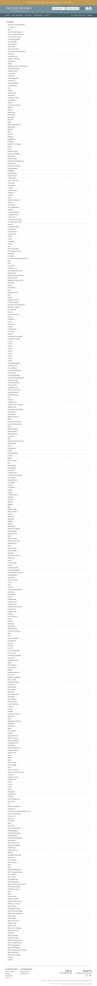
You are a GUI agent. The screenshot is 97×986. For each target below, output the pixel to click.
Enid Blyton (11, 282)
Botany (10, 146)
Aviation (10, 102)
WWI (9, 865)
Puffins (10, 662)
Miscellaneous (12, 526)
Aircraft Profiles (12, 41)
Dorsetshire (11, 266)
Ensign (10, 285)
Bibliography (11, 127)
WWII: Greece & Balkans (15, 928)
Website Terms (64, 983)
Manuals (10, 502)
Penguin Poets (12, 609)
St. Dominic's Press (13, 743)
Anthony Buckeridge (13, 68)
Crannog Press (12, 234)
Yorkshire (10, 957)
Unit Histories (12, 809)
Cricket (10, 236)
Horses (10, 426)
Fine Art (10, 321)
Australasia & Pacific (13, 97)
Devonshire (11, 256)
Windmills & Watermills (14, 855)
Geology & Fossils (13, 380)
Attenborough (12, 93)
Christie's (10, 202)
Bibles (9, 122)
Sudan (9, 755)
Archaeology (11, 73)
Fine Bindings (9, 975)
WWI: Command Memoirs (15, 872)
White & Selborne (13, 850)
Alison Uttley (11, 46)
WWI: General (12, 877)
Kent (9, 463)
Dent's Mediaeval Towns (14, 251)
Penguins (10, 614)
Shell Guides (11, 716)
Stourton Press (12, 752)
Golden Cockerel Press (14, 390)
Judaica (10, 458)
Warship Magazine (13, 830)
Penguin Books (12, 599)
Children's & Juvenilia (14, 200)
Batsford (10, 110)
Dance (9, 246)
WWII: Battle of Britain (14, 908)
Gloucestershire (12, 385)
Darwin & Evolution (13, 248)
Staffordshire (11, 745)
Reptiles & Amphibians (14, 677)
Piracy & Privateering (14, 631)
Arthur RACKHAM (13, 83)
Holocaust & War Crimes (15, 421)
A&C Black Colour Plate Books (16, 24)
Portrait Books (12, 640)
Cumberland (11, 241)
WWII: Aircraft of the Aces (15, 901)
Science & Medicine (13, 704)
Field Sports (11, 319)
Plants (9, 633)
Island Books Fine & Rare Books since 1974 (19, 9)
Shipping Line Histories (14, 721)
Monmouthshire (12, 531)
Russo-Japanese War (13, 694)
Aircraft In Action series (14, 37)
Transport (11, 796)
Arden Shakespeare (13, 78)
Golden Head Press (13, 392)
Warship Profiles (12, 835)
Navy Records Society (14, 555)
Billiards (10, 129)
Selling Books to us (25, 971)
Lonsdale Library (13, 494)
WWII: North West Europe (15, 940)
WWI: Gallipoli (12, 874)
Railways (10, 670)
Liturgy (10, 490)
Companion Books (13, 214)
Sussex (9, 767)
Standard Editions (13, 750)
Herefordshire (12, 412)
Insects (10, 446)
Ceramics (10, 188)
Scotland (10, 706)
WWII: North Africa (13, 938)
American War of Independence (17, 51)
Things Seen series (13, 777)
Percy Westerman (13, 616)
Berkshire (10, 119)
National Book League (14, 541)
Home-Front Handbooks (15, 424)
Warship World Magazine (15, 838)
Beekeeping (11, 117)
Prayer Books (11, 653)
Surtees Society (12, 762)
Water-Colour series (13, 843)
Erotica (10, 290)
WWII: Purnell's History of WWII (17, 950)
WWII (9, 891)
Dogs (9, 261)
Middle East (11, 519)
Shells (9, 718)
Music (9, 536)
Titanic (10, 782)
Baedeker (10, 107)
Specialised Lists (24, 973)
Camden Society (12, 175)
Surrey (10, 760)
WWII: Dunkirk (12, 918)
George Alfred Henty (13, 382)
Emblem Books (12, 273)
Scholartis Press (12, 701)
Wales (9, 823)
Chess (9, 197)
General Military (12, 368)
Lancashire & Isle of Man (15, 475)
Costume (10, 224)
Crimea (10, 239)
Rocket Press (11, 684)
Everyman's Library (13, 302)
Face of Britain (12, 309)
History (10, 419)
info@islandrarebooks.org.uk (84, 973)
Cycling (10, 244)
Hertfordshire (12, 414)
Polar (9, 636)
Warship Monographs (14, 833)
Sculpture (10, 711)
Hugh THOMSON (13, 429)
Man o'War (11, 499)
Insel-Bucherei (12, 448)
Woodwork (11, 857)
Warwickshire (12, 840)
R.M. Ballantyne (12, 665)
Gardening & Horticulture (15, 336)
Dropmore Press (12, 268)
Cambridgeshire (12, 173)
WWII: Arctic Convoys (14, 903)
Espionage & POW (13, 292)
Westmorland (11, 847)
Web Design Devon (80, 983)
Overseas (10, 587)
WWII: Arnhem (12, 906)
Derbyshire (11, 253)
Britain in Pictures (13, 151)
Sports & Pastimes (13, 738)
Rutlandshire (11, 696)
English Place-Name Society (15, 280)
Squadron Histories (13, 740)
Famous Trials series (13, 314)
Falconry (10, 312)
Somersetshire (12, 731)
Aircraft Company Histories (15, 34)
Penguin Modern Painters (15, 606)
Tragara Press (12, 794)
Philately (10, 621)
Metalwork (11, 516)
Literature (10, 485)
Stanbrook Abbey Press (14, 748)
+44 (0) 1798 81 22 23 (65, 973)
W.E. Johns (11, 818)
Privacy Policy (72, 983)
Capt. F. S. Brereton (13, 180)
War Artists (11, 826)
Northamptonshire (13, 567)
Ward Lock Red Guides (14, 828)
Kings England (12, 468)
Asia (9, 88)
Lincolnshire (11, 482)
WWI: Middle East (13, 879)
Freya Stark (11, 331)
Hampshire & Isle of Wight (15, 409)
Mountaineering (12, 533)
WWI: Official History (14, 882)
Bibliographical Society (14, 124)
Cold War (10, 209)
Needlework (11, 558)
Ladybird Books (12, 472)
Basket (89, 15)
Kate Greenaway (12, 460)
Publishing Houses (13, 660)
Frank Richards (12, 329)
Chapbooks (11, 192)
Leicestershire (12, 477)
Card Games (11, 183)
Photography (11, 626)
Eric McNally (11, 287)
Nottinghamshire (12, 575)
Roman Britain (12, 687)
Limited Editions (12, 480)
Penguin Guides (12, 604)
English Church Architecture (16, 275)
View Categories (17, 15)
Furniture (10, 334)
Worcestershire (12, 860)
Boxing (10, 149)
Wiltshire (10, 852)
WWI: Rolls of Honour (14, 886)
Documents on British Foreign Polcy (18, 258)
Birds (9, 132)
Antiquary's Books (13, 71)
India (9, 438)
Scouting (10, 709)
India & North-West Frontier (16, 441)
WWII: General (12, 925)
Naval (9, 546)
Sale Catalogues (12, 699)
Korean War (11, 470)
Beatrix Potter (12, 112)
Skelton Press (11, 726)
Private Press (11, 658)
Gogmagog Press (12, 387)
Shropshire (11, 723)
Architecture (11, 76)
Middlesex (11, 521)
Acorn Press (11, 27)
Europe (10, 297)
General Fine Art (12, 365)
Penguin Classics (12, 601)
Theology (10, 774)
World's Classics (12, 862)
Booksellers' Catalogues (14, 144)
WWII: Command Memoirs (15, 913)
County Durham (12, 231)
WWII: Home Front (13, 930)
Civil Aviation (11, 205)
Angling (10, 63)
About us (7, 978)
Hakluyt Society (12, 407)
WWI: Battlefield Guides (14, 869)
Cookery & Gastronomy (14, 219)
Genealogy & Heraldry (14, 339)
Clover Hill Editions (13, 207)
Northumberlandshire (14, 570)
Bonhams (10, 136)
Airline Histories (12, 44)
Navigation (11, 553)
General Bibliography (14, 363)
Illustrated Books (12, 433)
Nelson (10, 560)
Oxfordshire (11, 592)
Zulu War (10, 959)
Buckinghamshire (13, 168)
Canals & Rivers (12, 178)
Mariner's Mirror (13, 511)
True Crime (11, 801)
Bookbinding (38, 15)
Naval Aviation (12, 548)
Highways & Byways (13, 416)
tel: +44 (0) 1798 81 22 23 (78, 15)
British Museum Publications (16, 161)
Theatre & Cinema (13, 770)
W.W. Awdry (11, 821)
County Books (12, 229)
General (10, 341)
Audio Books (11, 95)
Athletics (10, 90)
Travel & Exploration (14, 799)
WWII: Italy (11, 933)
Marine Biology (12, 509)
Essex (9, 295)
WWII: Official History (14, 945)
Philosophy (11, 623)
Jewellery (10, 455)
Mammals (10, 497)
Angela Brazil (11, 61)
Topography (11, 791)
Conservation (11, 217)
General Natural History (14, 370)
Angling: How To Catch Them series (18, 66)
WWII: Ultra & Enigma (14, 955)
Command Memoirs (13, 212)
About (47, 15)
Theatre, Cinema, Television (16, 772)
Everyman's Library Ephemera (16, 304)
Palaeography (12, 594)
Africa (9, 29)
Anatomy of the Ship (13, 58)
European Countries (13, 300)
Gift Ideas (28, 15)
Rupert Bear (11, 692)
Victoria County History (14, 813)
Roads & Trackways (13, 682)
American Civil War (13, 49)
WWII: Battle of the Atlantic (15, 911)
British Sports (12, 163)
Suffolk (10, 757)
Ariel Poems (11, 80)
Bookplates (11, 141)
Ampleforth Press (13, 56)
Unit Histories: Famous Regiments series (19, 811)
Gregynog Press (12, 402)
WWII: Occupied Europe (15, 942)
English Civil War (13, 278)
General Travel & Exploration (16, 377)
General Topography (14, 375)
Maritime (10, 514)
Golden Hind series (13, 395)
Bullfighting (11, 171)
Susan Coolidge (12, 765)
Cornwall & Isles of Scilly (15, 222)
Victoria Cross (12, 816)
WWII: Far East (12, 923)
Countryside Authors (13, 227)
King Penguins (12, 465)
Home (7, 15)
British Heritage (12, 158)
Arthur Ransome (12, 85)
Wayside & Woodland (14, 845)
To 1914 (10, 784)
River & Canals (12, 679)
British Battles (11, 156)
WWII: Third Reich (13, 952)
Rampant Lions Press (14, 672)
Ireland (10, 451)
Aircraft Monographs (14, 39)
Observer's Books (13, 580)
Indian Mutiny (12, 443)
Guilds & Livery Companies (15, 404)
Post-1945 (10, 643)
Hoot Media (89, 983)
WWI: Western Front (13, 889)
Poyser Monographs (13, 650)
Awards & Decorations (14, 105)
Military (10, 524)
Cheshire (10, 195)
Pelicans (10, 597)
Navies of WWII (12, 550)
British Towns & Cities (14, 166)
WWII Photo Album (13, 899)
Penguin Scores (12, 611)
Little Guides (11, 487)
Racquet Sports (12, 667)
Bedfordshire (11, 115)
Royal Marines (12, 689)
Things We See (12, 779)
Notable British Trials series (15, 572)
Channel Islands (12, 190)
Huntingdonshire (13, 431)
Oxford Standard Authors (15, 589)
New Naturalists (12, 563)
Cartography (11, 185)
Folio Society (11, 324)
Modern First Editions (14, 528)
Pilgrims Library (12, 628)
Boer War (10, 134)
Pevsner (10, 619)
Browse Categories (10, 971)
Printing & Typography (14, 655)
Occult (9, 582)
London (10, 492)
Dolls (9, 263)
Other (9, 585)
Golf (9, 397)
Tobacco (10, 789)
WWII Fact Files (12, 896)
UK (8, 804)
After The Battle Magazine (15, 32)
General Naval (12, 373)
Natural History (12, 543)
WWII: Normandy (13, 935)
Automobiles (11, 100)
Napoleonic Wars (12, 538)
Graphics (10, 399)
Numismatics (11, 577)
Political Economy (13, 638)
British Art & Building (14, 153)
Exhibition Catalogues (14, 307)
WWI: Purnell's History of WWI (16, 884)
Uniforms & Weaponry (14, 806)
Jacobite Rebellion (13, 453)
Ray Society (11, 675)
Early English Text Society (15, 270)
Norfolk (10, 565)
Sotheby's (10, 733)
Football (10, 326)
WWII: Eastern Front (13, 920)
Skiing (9, 728)
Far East (10, 317)
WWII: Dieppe (12, 916)
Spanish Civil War (13, 735)
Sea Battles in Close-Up (14, 714)
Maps (9, 507)
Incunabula (11, 436)
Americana (11, 54)
